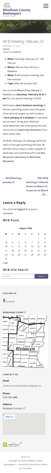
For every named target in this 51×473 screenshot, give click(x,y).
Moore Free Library (28, 90)
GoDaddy (27, 468)
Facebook (10, 301)
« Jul (5, 262)
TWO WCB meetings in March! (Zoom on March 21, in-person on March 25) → (37, 186)
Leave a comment (12, 52)
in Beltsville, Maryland (24, 157)
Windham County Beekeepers (16, 11)
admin (6, 49)
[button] (47, 5)
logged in (22, 209)
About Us (25, 456)
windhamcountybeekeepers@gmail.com (22, 385)
